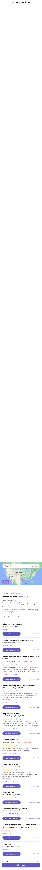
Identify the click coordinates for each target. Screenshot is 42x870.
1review (18, 665)
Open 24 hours (9, 617)
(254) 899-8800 (7, 645)
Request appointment (11, 634)
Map (7, 582)
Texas (12, 593)
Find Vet (35, 566)
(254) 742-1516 (13, 729)
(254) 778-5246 (13, 753)
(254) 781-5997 (13, 814)
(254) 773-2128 (13, 703)
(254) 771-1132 (6, 629)
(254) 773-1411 (12, 675)
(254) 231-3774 (7, 833)
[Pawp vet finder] (21, 2)
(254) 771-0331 (13, 798)
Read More (35, 671)
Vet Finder (5, 593)
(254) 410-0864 (13, 782)
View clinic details (34, 634)
